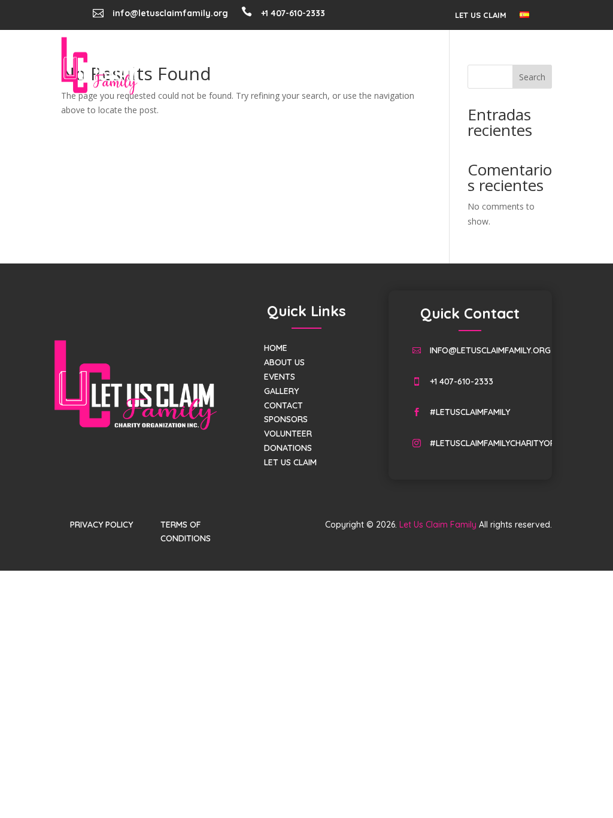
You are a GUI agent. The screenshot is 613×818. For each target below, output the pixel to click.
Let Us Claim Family (438, 524)
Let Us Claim (480, 15)
